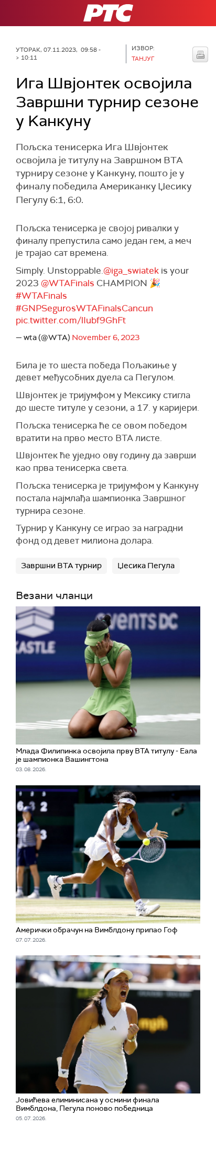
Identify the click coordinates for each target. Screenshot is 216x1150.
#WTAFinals (41, 295)
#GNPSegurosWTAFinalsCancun (84, 308)
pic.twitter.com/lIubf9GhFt (71, 320)
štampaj (200, 54)
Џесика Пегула (146, 565)
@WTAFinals (67, 283)
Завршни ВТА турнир (61, 565)
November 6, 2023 (105, 337)
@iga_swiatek (131, 270)
